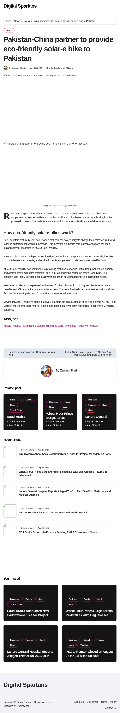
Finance (92, 405)
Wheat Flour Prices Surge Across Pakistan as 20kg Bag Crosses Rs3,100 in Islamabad (89, 615)
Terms (104, 702)
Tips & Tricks (16, 410)
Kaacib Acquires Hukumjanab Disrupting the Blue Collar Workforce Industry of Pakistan (51, 325)
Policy (113, 702)
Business (14, 400)
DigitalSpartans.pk (56, 68)
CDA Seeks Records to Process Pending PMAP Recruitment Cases (58, 532)
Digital (87, 640)
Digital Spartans (20, 6)
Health (52, 407)
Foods (67, 402)
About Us (79, 702)
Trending (84, 645)
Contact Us (110, 708)
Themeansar (23, 706)
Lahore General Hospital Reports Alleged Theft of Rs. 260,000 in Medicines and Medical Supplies (30, 656)
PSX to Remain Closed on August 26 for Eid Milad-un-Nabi (53, 512)
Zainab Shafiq (69, 370)
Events (28, 400)
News (9, 30)
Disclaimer (92, 702)
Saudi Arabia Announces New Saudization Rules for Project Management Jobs (65, 454)
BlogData (8, 706)
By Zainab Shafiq (17, 68)
